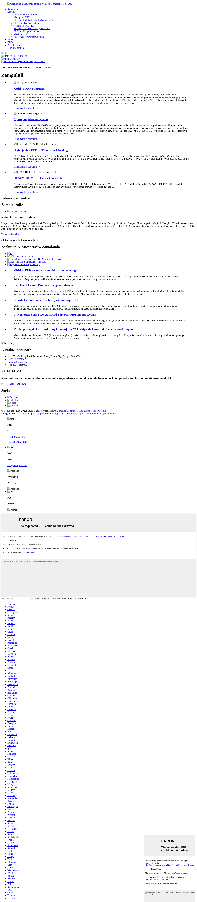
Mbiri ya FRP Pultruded (25, 14)
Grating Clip (31, 413)
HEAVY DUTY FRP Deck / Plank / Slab (39, 178)
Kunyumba (12, 9)
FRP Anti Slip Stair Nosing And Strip (32, 28)
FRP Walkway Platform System (29, 36)
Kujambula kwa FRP (24, 25)
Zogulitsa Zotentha (66, 410)
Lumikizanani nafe (16, 48)
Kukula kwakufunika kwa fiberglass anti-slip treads (46, 300)
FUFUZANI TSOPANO (13, 384)
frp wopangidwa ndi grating (31, 119)
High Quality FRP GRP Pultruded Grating (41, 150)
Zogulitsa (11, 11)
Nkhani (11, 39)
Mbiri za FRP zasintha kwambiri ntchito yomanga (45, 270)
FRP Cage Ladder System (26, 23)
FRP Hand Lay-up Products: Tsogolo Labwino (43, 285)
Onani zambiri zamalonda (27, 108)
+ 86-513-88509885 (17, 442)
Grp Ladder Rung (67, 413)
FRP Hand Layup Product (26, 31)
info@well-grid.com (17, 465)
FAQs (10, 42)
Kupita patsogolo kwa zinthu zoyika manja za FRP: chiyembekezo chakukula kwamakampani (74, 329)
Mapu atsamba (84, 410)
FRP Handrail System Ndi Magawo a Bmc (34, 20)
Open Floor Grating (48, 413)
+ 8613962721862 (16, 437)
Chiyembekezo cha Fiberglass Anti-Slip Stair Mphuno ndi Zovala (55, 314)
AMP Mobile (99, 410)
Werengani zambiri (11, 234)
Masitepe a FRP (21, 34)
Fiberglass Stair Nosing (12, 413)
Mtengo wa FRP (22, 17)
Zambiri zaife (13, 45)
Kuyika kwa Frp (108, 413)
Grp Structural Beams (88, 413)
